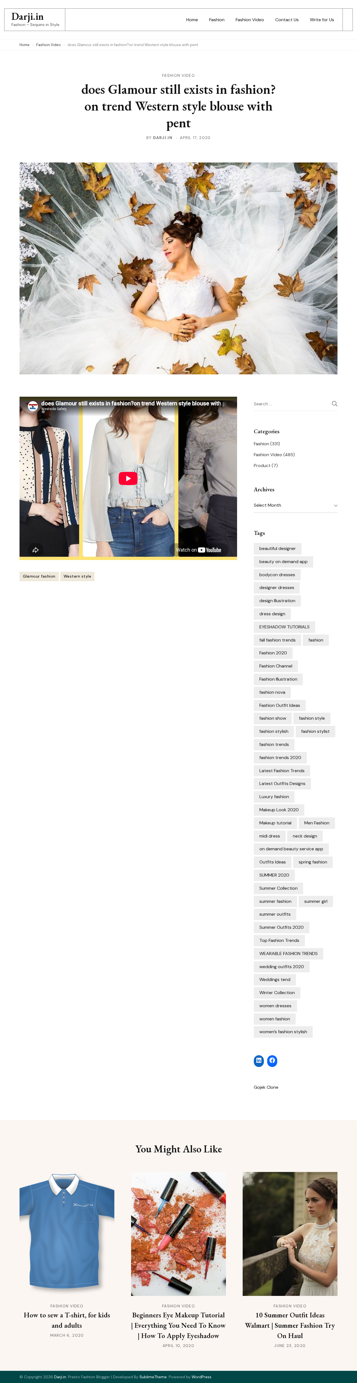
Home (192, 20)
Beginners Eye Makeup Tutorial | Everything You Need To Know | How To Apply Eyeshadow (178, 1325)
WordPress (201, 1376)
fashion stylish (273, 731)
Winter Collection (277, 993)
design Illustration (277, 601)
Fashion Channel (275, 666)
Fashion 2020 (273, 653)
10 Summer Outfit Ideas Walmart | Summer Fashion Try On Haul (290, 1325)
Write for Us (322, 20)
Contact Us (287, 20)
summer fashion (275, 901)
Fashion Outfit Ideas (279, 705)
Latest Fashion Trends (282, 771)
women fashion (274, 1019)
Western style (77, 576)
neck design (305, 836)
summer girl (315, 901)
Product (262, 465)
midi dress (269, 836)
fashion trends (274, 744)
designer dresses (276, 587)
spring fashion (313, 862)
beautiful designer (277, 548)
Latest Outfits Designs (282, 783)
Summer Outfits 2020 (281, 927)
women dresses (275, 1006)
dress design (272, 614)
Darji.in (27, 16)
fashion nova (272, 692)
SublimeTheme (153, 1376)
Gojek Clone (266, 1087)
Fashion (217, 20)
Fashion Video (250, 20)
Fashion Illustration (278, 679)
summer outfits (275, 914)
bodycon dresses (277, 575)
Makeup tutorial (275, 823)
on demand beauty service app (291, 849)
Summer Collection (278, 888)
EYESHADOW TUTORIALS (284, 627)
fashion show (272, 718)
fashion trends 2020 (280, 757)
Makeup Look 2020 (279, 810)
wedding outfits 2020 (281, 967)
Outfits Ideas (272, 862)
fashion (315, 640)
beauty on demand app (283, 561)
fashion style (312, 718)
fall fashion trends (277, 640)
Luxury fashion (274, 797)
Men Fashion (316, 823)
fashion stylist (315, 731)
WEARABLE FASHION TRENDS (288, 953)
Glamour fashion (39, 576)
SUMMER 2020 (274, 875)
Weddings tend (274, 979)
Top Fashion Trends (279, 940)
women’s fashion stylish (283, 1032)
